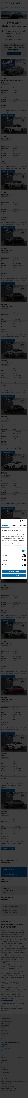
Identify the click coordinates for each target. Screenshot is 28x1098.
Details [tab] (14, 525)
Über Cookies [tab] (22, 525)
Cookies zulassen (14, 571)
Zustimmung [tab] (5, 525)
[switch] (24, 555)
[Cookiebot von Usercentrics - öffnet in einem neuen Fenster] (20, 521)
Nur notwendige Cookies (14, 575)
